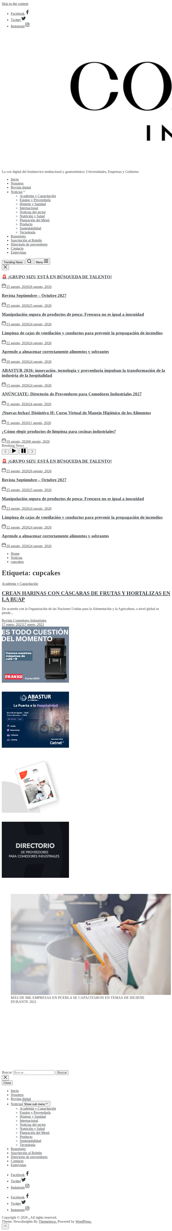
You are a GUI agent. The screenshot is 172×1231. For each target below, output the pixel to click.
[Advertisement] (86, 1038)
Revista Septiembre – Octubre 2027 (34, 295)
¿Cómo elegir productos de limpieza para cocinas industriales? (59, 431)
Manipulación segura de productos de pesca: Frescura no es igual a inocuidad (73, 314)
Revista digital (21, 187)
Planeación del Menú (34, 220)
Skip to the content (15, 4)
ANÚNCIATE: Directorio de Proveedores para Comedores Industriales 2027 (72, 394)
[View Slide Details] (91, 994)
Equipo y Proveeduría (35, 200)
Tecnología (27, 232)
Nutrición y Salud (32, 216)
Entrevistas (18, 252)
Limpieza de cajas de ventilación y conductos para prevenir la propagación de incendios (82, 333)
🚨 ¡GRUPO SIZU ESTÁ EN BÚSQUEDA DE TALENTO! (57, 277)
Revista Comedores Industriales (24, 620)
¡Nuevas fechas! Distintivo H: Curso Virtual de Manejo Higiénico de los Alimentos (76, 412)
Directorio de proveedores (29, 244)
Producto (26, 224)
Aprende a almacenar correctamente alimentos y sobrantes (55, 351)
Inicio (15, 179)
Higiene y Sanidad (33, 204)
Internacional (29, 208)
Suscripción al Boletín (26, 240)
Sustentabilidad (30, 228)
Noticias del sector (33, 212)
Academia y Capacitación (38, 196)
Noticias (16, 192)
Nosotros (17, 183)
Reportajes (18, 236)
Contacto (17, 248)
